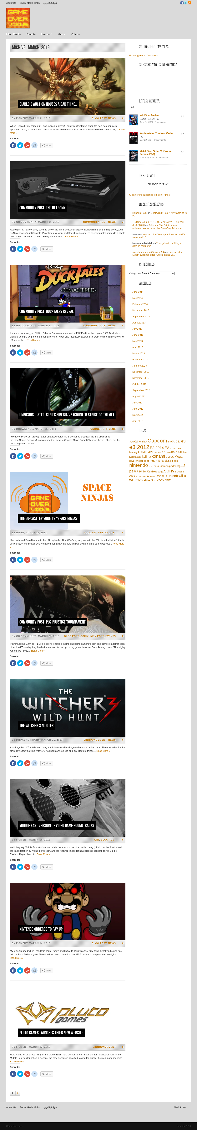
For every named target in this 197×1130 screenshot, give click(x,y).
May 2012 (137, 415)
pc (150, 466)
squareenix (142, 476)
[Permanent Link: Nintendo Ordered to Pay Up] (67, 939)
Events (30, 34)
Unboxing (97, 429)
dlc (169, 441)
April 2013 (137, 347)
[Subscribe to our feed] (189, 3)
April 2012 (137, 421)
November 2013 (140, 310)
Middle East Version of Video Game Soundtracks (56, 825)
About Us (11, 3)
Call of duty (140, 441)
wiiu (132, 480)
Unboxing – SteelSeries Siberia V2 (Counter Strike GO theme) (66, 415)
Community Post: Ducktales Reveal (46, 311)
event (173, 448)
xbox (139, 480)
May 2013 (137, 341)
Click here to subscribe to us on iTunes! (149, 195)
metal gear (142, 460)
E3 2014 (157, 448)
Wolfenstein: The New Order (156, 133)
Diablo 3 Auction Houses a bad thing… (48, 104)
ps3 (182, 465)
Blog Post (99, 118)
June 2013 (138, 335)
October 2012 (139, 384)
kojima (146, 456)
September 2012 (141, 390)
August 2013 (139, 322)
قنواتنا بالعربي (50, 3)
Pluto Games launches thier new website (51, 1033)
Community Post (95, 222)
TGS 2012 (162, 476)
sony (169, 470)
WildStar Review (149, 115)
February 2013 (140, 359)
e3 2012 (139, 447)
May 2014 (137, 298)
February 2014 (140, 304)
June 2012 (138, 408)
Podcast (46, 34)
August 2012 (139, 396)
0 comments (160, 122)
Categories (135, 273)
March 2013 (138, 353)
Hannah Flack (139, 213)
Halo (168, 452)
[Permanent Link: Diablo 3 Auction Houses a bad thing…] (67, 114)
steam (153, 476)
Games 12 (158, 452)
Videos (75, 34)
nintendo (138, 465)
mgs (152, 460)
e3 (183, 441)
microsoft (162, 460)
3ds (131, 441)
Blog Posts (13, 34)
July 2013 (137, 329)
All (132, 107)
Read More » (71, 236)
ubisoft (173, 476)
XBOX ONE (164, 480)
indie (139, 457)
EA (166, 448)
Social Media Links (29, 3)
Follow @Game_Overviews (143, 55)
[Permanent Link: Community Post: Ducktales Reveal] (67, 321)
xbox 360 (150, 480)
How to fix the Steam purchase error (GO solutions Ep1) (157, 253)
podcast (174, 465)
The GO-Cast (107, 532)
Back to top (180, 1107)
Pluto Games (161, 466)
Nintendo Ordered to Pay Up (41, 929)
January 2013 (139, 365)
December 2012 (140, 372)
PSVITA (141, 471)
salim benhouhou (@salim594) (148, 252)
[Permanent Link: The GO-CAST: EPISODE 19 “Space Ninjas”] (67, 528)
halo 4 (175, 452)
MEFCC (170, 457)
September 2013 (141, 316)
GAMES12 (145, 452)
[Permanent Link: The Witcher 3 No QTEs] (67, 736)
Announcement (95, 739)
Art (96, 839)
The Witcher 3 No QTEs (36, 725)
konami (158, 456)
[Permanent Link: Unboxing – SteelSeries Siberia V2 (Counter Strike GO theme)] (67, 425)
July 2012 (137, 402)
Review (151, 471)
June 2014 (138, 292)
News (61, 34)
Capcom (157, 441)
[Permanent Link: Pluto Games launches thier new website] (67, 1043)
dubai (175, 441)
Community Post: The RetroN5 (42, 208)
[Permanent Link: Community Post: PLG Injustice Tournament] (67, 632)
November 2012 (140, 378)
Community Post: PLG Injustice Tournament (52, 622)
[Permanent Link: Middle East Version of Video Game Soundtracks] (67, 836)
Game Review (147, 119)
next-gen (173, 460)
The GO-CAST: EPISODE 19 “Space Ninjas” (48, 518)
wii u (182, 476)
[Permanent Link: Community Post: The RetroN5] (67, 218)
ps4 (132, 471)
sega (161, 471)
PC (157, 119)
